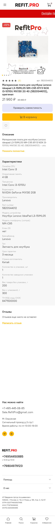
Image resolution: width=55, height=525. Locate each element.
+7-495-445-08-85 (13, 408)
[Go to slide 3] (6, 75)
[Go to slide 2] (4, 75)
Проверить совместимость (27, 107)
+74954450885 (12, 456)
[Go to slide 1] (2, 75)
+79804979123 (12, 466)
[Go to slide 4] (8, 75)
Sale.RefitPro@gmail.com (17, 412)
